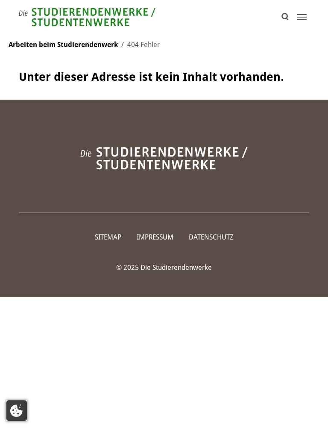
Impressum (155, 237)
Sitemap (108, 237)
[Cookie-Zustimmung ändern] (16, 410)
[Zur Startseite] (87, 17)
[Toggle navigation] (302, 17)
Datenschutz (211, 237)
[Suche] (287, 17)
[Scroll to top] (309, 419)
